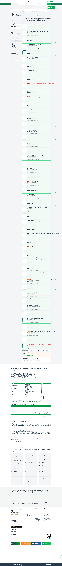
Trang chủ (12, 6)
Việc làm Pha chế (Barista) (42, 481)
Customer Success (24, 374)
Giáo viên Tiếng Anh (28, 375)
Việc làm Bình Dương (41, 490)
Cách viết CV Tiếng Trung (24, 501)
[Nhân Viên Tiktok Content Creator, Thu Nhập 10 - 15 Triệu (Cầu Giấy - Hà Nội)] (24, 209)
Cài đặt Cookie (28, 516)
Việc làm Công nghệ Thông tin (15, 461)
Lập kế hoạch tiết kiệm (37, 519)
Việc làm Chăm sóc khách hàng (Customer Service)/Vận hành (16, 458)
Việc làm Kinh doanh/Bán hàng (15, 455)
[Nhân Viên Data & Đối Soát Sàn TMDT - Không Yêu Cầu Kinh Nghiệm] (24, 229)
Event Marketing (47, 350)
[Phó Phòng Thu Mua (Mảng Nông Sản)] (24, 307)
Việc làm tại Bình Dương (28, 474)
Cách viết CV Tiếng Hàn (13, 501)
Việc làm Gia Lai (20, 491)
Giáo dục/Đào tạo (13, 375)
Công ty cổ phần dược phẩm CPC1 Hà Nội (16, 413)
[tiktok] (15, 531)
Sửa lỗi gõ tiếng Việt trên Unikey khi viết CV (39, 501)
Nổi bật (28, 279)
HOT (27, 83)
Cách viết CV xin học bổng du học (31, 501)
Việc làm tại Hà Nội (27, 471)
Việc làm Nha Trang (25, 491)
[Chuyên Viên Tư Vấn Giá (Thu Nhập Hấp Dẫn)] (24, 111)
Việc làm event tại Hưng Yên (14, 478)
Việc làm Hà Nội (14, 490)
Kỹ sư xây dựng (27, 397)
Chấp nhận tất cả (49, 564)
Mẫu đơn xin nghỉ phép (22, 502)
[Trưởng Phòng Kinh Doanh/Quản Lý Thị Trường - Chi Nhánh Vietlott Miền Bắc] (24, 150)
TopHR (27, 521)
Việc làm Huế (35, 491)
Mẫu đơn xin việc (37, 502)
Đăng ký (47, 1)
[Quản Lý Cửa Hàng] (24, 248)
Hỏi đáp (27, 514)
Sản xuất (12, 376)
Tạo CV (13, 1)
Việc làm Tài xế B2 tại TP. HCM (26, 492)
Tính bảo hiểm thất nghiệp (38, 520)
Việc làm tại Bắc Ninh (27, 475)
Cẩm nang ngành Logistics (36, 503)
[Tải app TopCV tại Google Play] (19, 527)
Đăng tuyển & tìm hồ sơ (58, 1)
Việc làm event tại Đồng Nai (14, 477)
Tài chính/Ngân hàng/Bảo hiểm (15, 377)
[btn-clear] (34, 3)
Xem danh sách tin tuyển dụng (44, 412)
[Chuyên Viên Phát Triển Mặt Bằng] (24, 222)
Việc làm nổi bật (46, 509)
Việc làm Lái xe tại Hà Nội (45, 491)
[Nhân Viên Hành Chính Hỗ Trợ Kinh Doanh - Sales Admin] (24, 46)
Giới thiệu (28, 509)
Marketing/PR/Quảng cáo (31, 350)
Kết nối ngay (17, 519)
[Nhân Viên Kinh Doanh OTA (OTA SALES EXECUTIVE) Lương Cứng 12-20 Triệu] (24, 268)
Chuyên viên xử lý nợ (31, 377)
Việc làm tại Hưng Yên (28, 478)
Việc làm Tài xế (41, 471)
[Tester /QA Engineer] (24, 118)
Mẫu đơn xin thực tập (32, 502)
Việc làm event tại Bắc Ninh (14, 475)
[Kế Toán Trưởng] (24, 131)
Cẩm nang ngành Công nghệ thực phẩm (23, 503)
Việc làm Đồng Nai (46, 490)
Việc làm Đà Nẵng (27, 490)
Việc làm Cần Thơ (23, 490)
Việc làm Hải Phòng (32, 490)
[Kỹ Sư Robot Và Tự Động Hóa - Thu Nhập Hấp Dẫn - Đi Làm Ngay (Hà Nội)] (24, 216)
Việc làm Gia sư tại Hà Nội (39, 491)
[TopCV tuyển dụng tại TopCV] (17, 510)
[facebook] (11, 531)
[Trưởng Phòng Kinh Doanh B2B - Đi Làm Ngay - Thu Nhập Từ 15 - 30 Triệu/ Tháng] (24, 287)
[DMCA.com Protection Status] (17, 514)
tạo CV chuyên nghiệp (47, 449)
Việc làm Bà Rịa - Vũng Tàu (30, 491)
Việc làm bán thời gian (47, 515)
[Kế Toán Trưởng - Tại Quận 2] (24, 144)
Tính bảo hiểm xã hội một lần (38, 521)
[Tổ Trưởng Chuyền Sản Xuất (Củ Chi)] (24, 294)
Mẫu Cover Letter (47, 501)
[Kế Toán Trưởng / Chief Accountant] (24, 79)
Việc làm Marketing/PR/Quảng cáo (15, 456)
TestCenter (28, 520)
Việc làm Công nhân (41, 474)
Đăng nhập (51, 1)
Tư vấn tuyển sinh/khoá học (30, 374)
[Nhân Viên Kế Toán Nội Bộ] (24, 196)
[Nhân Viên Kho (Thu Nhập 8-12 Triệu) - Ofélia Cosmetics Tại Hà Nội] (24, 39)
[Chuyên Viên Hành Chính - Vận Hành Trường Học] (24, 105)
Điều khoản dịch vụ (29, 517)
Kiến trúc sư (26, 396)
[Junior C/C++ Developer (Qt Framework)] (24, 59)
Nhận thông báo (30, 355)
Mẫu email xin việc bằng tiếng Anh (42, 502)
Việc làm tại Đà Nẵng (27, 481)
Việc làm (9, 1)
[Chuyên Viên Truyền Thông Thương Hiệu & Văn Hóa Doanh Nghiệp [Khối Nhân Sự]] (24, 26)
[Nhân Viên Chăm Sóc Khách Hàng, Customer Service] (24, 261)
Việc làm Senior (46, 514)
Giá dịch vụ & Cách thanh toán (47, 519)
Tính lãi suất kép (37, 518)
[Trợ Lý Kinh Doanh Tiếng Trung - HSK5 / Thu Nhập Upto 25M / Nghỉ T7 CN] (24, 242)
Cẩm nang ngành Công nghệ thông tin (14, 503)
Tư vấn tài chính (27, 377)
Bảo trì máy (29, 376)
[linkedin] (14, 531)
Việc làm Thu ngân (41, 478)
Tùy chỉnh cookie (43, 564)
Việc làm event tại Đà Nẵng (14, 481)
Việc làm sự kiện (41, 456)
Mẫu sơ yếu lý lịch (17, 502)
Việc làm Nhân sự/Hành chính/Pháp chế (16, 460)
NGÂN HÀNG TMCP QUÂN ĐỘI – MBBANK (16, 412)
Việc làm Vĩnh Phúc (16, 6)
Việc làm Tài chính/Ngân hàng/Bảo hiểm (16, 464)
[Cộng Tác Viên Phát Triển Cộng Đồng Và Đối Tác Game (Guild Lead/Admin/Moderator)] (24, 33)
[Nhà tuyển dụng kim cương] (27, 91)
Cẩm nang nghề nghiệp (23, 1)
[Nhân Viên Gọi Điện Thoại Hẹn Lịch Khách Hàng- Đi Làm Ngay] (24, 124)
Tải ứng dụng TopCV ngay (33, 438)
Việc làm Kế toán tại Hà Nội (33, 492)
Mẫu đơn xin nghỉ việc (27, 502)
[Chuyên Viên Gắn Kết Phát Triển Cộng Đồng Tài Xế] (24, 92)
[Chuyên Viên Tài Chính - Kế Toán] (24, 202)
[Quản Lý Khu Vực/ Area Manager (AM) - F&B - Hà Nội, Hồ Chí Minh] (24, 339)
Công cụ (17, 1)
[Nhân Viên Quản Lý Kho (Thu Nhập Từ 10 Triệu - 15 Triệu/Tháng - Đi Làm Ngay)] (24, 137)
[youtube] (12, 531)
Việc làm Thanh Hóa (36, 490)
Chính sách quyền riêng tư (30, 515)
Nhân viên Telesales (19, 374)
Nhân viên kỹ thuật (16, 376)
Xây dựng (12, 397)
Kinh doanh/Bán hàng (14, 374)
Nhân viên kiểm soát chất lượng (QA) (23, 376)
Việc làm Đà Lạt (16, 491)
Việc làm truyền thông (42, 455)
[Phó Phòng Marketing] (24, 98)
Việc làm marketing (41, 462)
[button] (55, 29)
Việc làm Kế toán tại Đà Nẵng (46, 492)
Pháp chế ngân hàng (22, 377)
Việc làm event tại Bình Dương (15, 474)
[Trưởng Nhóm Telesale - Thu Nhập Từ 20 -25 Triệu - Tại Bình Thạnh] (25, 320)
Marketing (36, 350)
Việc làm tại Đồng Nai (28, 477)
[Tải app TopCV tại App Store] (13, 527)
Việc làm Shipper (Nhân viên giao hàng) (44, 477)
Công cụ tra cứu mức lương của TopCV (38, 401)
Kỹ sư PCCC (26, 398)
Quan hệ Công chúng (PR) (41, 350)
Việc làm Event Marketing (28, 459)
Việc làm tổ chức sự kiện (42, 465)
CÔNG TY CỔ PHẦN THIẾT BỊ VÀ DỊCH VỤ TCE (17, 417)
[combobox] (15, 24)
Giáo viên (24, 375)
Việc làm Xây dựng (13, 467)
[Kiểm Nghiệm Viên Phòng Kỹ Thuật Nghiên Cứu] (24, 183)
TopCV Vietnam (15, 520)
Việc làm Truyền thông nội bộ (29, 462)
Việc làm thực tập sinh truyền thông (43, 459)
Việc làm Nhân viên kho (42, 475)
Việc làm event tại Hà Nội (14, 471)
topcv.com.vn (49, 538)
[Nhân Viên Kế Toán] (24, 300)
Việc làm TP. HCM (19, 490)
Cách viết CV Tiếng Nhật (18, 501)
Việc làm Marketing (27, 456)
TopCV (29, 1)
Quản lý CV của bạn (37, 509)
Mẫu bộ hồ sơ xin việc (13, 502)
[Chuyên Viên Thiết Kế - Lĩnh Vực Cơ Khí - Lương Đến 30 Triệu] (24, 157)
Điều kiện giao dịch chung (47, 518)
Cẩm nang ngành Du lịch (30, 503)
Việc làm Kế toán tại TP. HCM (39, 492)
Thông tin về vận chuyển (47, 520)
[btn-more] (50, 350)
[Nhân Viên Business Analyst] (24, 72)
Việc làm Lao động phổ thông (15, 463)
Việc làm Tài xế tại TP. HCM (19, 492)
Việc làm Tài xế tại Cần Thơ (13, 492)
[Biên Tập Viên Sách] (24, 170)
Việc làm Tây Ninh (12, 491)
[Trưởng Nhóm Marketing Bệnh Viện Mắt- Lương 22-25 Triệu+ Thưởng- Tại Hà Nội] (24, 66)
